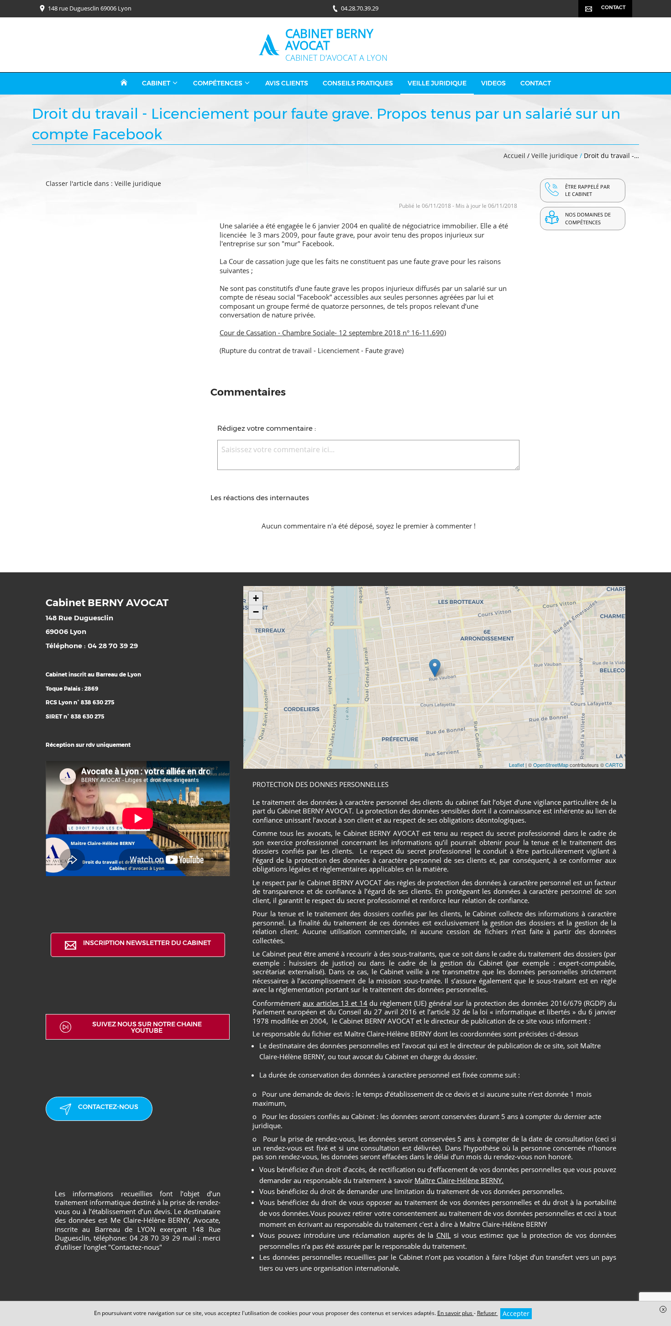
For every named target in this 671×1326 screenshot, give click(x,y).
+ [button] (256, 598)
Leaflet (516, 764)
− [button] (256, 612)
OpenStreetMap (550, 764)
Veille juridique (555, 155)
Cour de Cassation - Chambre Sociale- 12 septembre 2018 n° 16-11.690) (333, 332)
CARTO (614, 764)
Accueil (514, 155)
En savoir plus (455, 1313)
